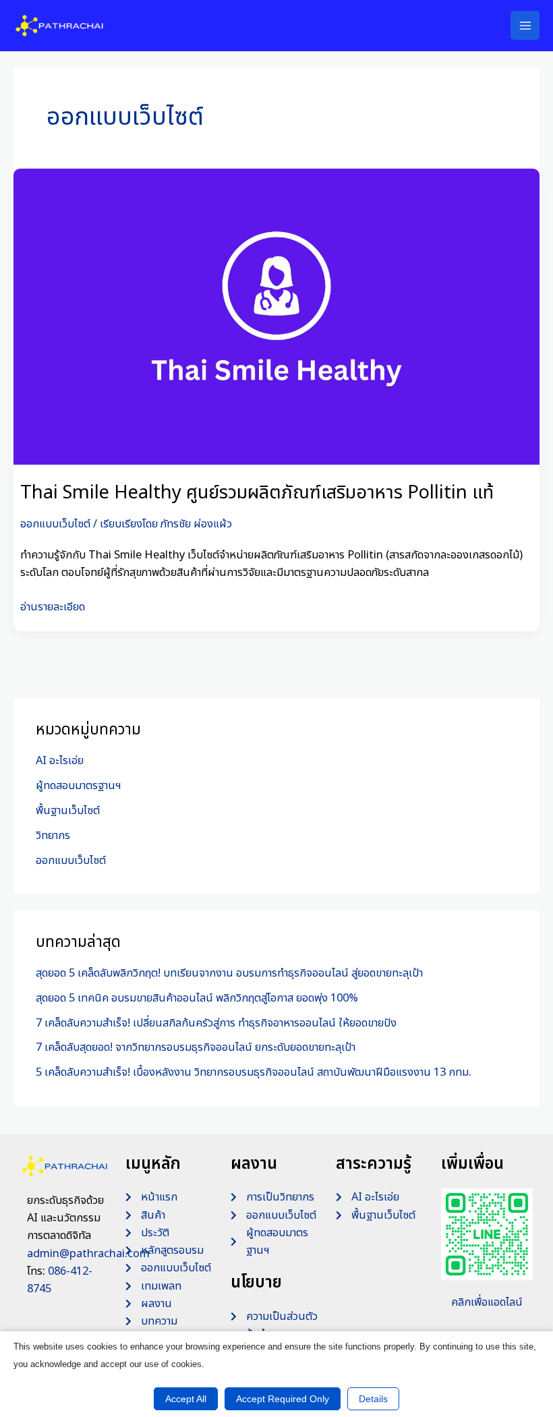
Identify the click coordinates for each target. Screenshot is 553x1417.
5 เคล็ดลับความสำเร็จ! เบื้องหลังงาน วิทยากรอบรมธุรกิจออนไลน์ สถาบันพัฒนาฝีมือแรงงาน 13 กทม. (253, 1072)
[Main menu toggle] (525, 25)
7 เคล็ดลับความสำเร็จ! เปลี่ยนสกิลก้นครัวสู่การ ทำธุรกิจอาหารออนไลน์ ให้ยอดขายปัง (216, 1023)
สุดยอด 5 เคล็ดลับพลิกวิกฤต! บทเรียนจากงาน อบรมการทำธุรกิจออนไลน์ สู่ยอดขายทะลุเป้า (229, 973)
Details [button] (373, 1398)
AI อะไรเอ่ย (60, 761)
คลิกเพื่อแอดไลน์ (487, 1302)
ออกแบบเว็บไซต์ (55, 524)
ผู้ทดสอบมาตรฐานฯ (78, 786)
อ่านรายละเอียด (52, 606)
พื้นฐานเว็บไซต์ (68, 811)
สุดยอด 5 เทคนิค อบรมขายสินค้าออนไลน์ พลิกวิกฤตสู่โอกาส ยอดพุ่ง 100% (197, 998)
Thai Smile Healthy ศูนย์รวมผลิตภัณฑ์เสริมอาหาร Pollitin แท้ (257, 493)
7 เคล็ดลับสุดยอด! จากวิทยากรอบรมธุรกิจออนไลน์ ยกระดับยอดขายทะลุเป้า (195, 1047)
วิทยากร (53, 836)
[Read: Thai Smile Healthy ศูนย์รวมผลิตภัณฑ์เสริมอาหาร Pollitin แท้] (276, 316)
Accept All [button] (185, 1398)
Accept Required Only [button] (282, 1398)
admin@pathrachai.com (88, 1254)
